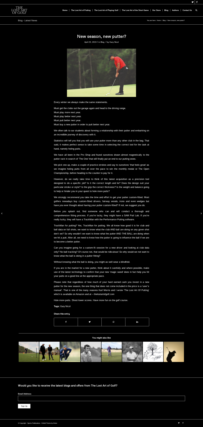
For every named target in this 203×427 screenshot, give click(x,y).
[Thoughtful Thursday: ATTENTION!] (70, 352)
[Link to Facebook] (197, 2)
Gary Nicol (114, 42)
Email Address (24, 394)
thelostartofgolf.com (104, 294)
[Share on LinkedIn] (137, 322)
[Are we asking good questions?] (91, 352)
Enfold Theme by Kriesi (49, 423)
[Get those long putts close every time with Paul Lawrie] (49, 352)
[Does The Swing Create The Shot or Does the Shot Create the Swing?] (153, 352)
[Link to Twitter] (193, 2)
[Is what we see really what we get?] (2, 213)
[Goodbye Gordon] (132, 352)
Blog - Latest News (27, 20)
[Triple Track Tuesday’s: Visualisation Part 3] (112, 352)
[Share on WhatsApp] (113, 322)
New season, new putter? (101, 36)
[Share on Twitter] (90, 322)
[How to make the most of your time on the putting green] (29, 352)
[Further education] (174, 352)
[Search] (196, 10)
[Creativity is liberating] (201, 213)
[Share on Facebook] (66, 322)
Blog (102, 42)
